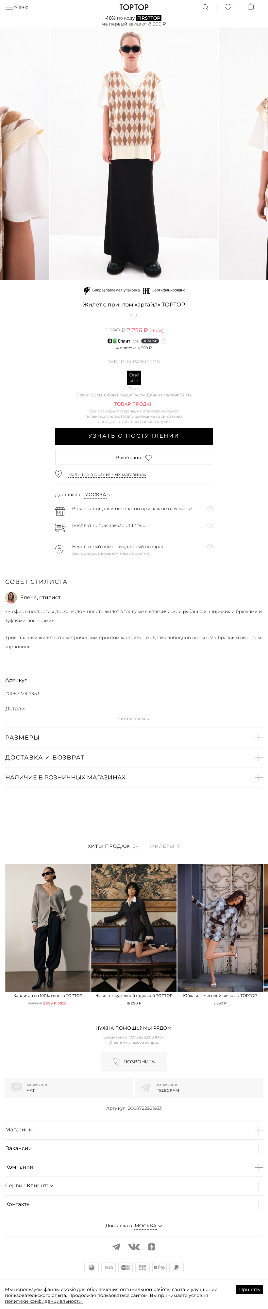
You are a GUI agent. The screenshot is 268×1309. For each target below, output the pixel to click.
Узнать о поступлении (134, 436)
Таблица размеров (134, 362)
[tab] (113, 849)
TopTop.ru (134, 7)
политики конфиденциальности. (44, 1301)
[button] (123, 274)
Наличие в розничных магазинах (107, 474)
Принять (249, 1289)
